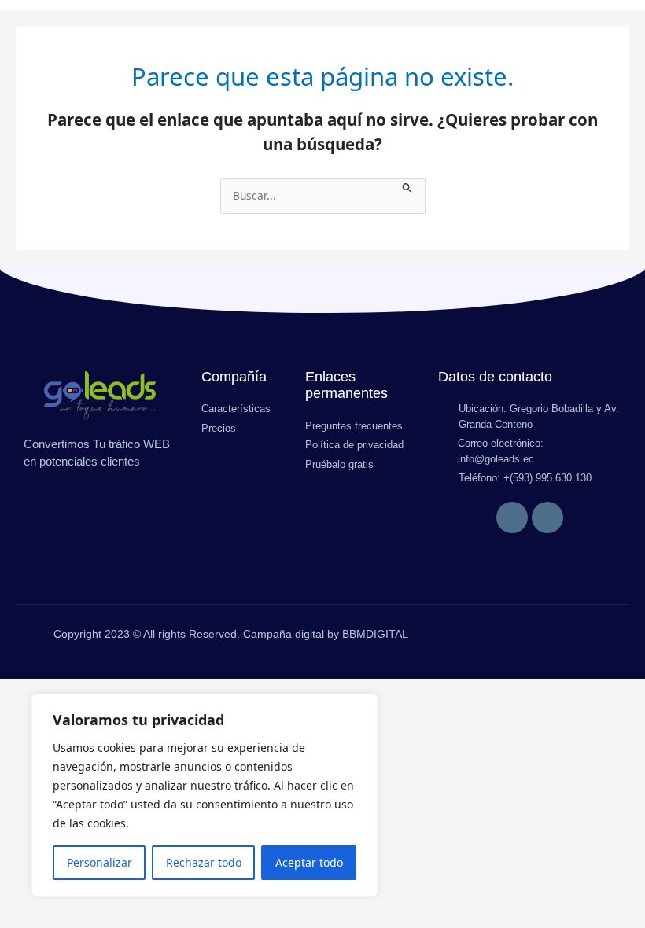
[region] (204, 795)
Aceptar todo (309, 862)
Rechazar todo (203, 862)
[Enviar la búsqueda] (407, 186)
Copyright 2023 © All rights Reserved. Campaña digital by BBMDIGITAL (230, 634)
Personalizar (99, 862)
